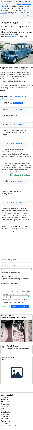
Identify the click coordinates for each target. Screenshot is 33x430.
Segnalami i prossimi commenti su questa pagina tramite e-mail (15, 301)
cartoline (3, 99)
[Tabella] (16, 294)
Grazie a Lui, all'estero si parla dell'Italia (14, 318)
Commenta (17, 103)
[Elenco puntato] (10, 294)
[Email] (19, 294)
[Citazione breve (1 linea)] (28, 291)
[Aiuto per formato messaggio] (28, 297)
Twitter (5, 400)
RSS (3, 408)
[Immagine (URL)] (4, 294)
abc (12, 291)
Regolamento (6, 421)
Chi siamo (4, 419)
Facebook (6, 402)
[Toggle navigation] (29, 22)
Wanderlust (11, 99)
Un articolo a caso (13, 346)
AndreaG (19, 109)
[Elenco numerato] (13, 294)
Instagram (6, 404)
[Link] (22, 294)
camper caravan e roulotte (18, 97)
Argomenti (5, 414)
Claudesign (12, 425)
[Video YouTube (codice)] (7, 294)
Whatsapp (6, 397)
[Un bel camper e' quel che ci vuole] (16, 52)
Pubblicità (4, 423)
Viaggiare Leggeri (10, 22)
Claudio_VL (13, 36)
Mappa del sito (6, 416)
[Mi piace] (29, 118)
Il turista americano (8, 360)
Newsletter (7, 406)
